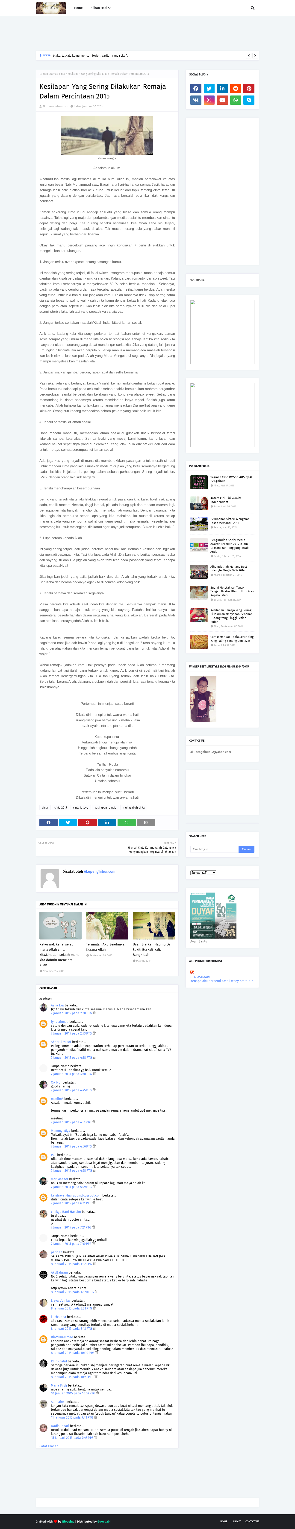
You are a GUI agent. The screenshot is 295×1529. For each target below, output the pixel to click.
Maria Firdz (59, 1385)
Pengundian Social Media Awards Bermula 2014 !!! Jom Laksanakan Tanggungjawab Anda (229, 545)
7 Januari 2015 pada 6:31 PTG (71, 1203)
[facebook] (195, 88)
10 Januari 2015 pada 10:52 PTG (73, 1393)
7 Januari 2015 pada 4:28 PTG (72, 1058)
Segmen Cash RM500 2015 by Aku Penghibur (232, 479)
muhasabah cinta (134, 807)
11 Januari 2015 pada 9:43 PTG (72, 1417)
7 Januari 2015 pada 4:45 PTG (72, 1090)
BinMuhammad (62, 1337)
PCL (53, 1155)
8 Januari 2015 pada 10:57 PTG (72, 1377)
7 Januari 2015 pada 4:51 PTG (71, 1122)
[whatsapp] (235, 100)
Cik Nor (56, 1082)
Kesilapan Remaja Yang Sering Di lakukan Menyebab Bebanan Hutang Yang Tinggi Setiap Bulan (231, 616)
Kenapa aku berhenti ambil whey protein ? (221, 981)
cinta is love (80, 807)
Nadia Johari (60, 1426)
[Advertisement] (120, 33)
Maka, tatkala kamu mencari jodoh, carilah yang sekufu (90, 55)
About (237, 1521)
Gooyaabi (104, 1521)
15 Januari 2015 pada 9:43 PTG (72, 1438)
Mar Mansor (59, 1179)
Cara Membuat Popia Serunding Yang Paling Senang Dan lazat (232, 638)
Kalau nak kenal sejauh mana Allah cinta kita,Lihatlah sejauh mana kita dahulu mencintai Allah (59, 954)
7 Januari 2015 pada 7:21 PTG (71, 1227)
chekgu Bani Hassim (66, 1212)
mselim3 (57, 1099)
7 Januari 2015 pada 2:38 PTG (72, 1013)
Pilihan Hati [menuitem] (98, 8)
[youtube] (222, 100)
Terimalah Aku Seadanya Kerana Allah (105, 947)
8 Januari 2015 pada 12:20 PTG (73, 1292)
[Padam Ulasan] (94, 1013)
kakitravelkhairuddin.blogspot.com (76, 1195)
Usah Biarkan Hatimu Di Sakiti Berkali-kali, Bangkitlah (151, 949)
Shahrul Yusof (61, 1042)
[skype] (248, 100)
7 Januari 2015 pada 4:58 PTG (72, 1171)
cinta (62, 73)
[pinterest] (248, 88)
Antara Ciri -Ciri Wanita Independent (226, 500)
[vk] (195, 100)
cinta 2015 (60, 807)
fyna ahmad (59, 1022)
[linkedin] (222, 88)
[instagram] (209, 100)
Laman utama (48, 73)
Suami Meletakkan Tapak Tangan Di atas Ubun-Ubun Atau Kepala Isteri (232, 591)
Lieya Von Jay (61, 1301)
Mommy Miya (60, 1131)
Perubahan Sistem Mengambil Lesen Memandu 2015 (230, 521)
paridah (56, 1252)
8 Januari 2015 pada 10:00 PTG (73, 1353)
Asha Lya (57, 1005)
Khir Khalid (59, 1361)
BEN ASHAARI (200, 977)
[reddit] (235, 88)
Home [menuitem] (78, 8)
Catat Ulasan (48, 1446)
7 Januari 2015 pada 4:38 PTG (72, 1074)
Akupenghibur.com (55, 106)
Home (223, 1521)
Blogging (68, 1521)
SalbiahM (58, 1402)
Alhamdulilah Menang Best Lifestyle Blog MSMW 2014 (228, 568)
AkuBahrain (59, 1273)
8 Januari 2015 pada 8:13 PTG (72, 1329)
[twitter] (209, 88)
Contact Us (252, 1521)
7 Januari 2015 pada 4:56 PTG (72, 1146)
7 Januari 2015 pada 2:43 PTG (72, 1033)
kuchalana (58, 1317)
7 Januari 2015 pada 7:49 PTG (71, 1244)
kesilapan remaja (105, 807)
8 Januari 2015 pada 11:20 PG (72, 1264)
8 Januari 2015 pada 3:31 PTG (72, 1308)
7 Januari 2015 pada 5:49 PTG (72, 1187)
